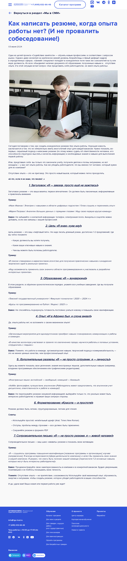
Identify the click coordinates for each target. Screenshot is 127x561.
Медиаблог (101, 516)
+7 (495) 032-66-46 (41, 4)
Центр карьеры (77, 516)
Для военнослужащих (54, 536)
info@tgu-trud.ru (15, 520)
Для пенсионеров (53, 532)
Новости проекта (78, 530)
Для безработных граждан (56, 544)
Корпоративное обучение (81, 519)
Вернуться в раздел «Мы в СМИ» (37, 13)
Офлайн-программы (54, 540)
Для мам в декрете (53, 519)
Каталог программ (70, 4)
